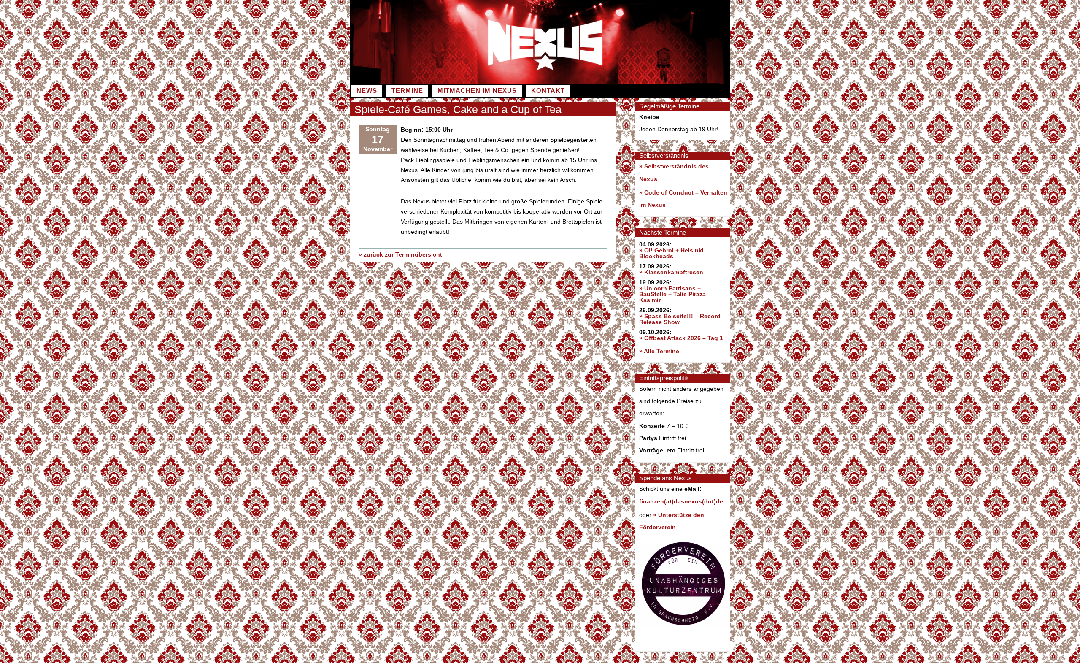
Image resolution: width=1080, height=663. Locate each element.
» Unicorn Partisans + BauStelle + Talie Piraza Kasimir (672, 294)
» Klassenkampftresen (671, 272)
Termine (407, 90)
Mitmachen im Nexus (477, 90)
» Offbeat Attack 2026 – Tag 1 (681, 338)
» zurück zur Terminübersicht (400, 254)
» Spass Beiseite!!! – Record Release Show (680, 319)
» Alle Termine (659, 351)
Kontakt (548, 90)
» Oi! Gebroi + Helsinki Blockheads (671, 253)
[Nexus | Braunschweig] (635, 82)
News (366, 90)
